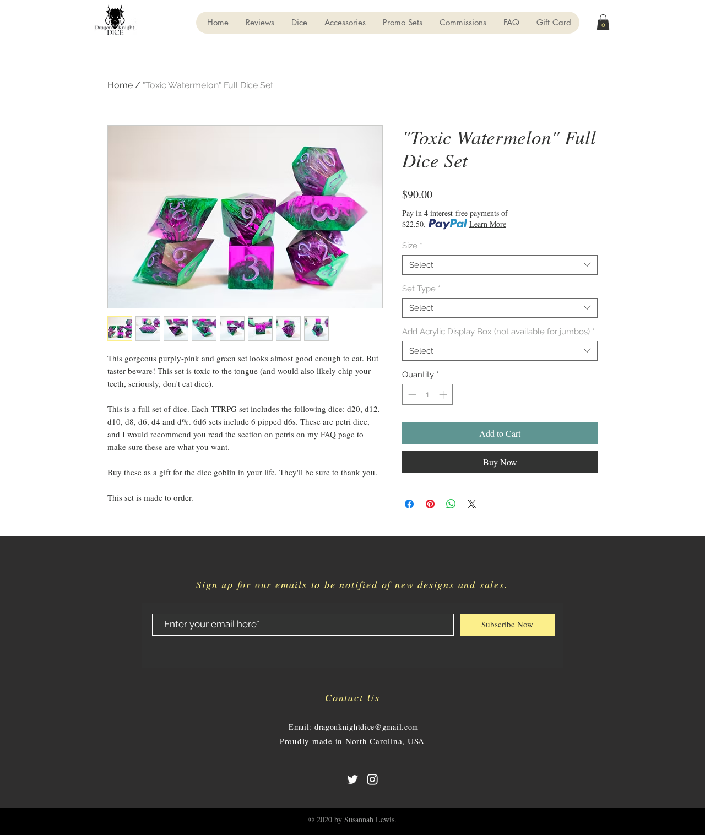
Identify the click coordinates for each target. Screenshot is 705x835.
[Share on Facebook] (409, 504)
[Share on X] (472, 504)
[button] (603, 22)
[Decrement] (411, 394)
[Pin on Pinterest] (430, 504)
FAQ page (338, 434)
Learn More (487, 224)
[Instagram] (372, 779)
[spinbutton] (428, 394)
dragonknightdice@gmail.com (366, 727)
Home (120, 85)
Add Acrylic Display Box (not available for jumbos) (498, 332)
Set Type (421, 289)
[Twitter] (352, 779)
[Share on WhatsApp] (451, 504)
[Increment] (444, 394)
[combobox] (500, 265)
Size (412, 246)
